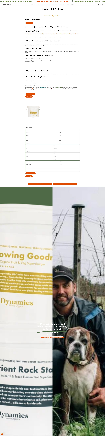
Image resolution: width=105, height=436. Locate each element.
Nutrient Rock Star (43, 87)
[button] (60, 4)
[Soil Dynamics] (6, 4)
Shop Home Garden (45, 337)
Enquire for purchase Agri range (57, 337)
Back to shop (29, 176)
